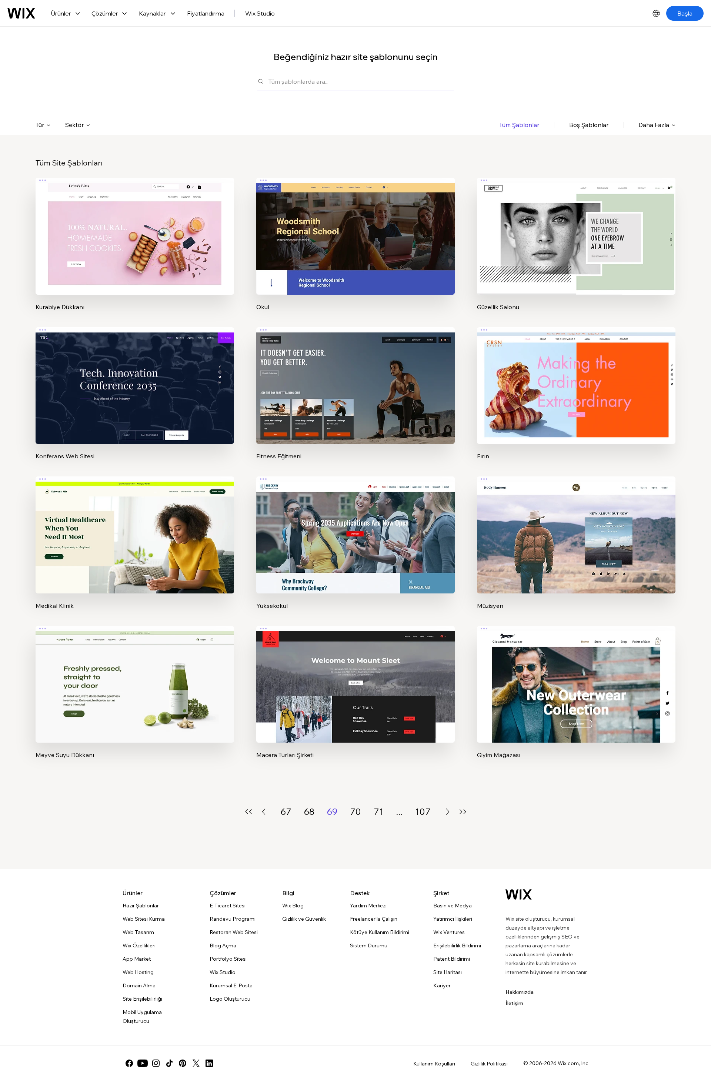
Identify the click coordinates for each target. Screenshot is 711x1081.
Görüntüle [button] (135, 250)
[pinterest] (182, 1063)
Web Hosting (138, 972)
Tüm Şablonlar (519, 124)
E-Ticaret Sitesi (228, 905)
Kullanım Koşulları (434, 1063)
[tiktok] (169, 1063)
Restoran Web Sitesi (234, 932)
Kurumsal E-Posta (231, 985)
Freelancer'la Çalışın (373, 919)
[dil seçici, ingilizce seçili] (656, 13)
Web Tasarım (138, 932)
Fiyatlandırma (205, 13)
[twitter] (196, 1063)
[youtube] (142, 1063)
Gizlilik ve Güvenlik (304, 919)
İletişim (514, 1003)
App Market (137, 959)
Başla (684, 13)
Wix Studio (260, 13)
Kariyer (442, 985)
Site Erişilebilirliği (142, 998)
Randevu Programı (233, 919)
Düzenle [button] (135, 230)
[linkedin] (209, 1063)
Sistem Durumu (368, 945)
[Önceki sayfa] (263, 812)
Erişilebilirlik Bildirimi (457, 945)
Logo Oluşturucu (230, 998)
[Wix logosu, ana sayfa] (21, 13)
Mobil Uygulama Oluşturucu (142, 1016)
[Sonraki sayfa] (447, 812)
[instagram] (156, 1063)
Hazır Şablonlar (141, 905)
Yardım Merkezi (368, 905)
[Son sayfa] (462, 811)
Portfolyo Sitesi (228, 959)
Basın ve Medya (452, 905)
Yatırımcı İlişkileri (452, 919)
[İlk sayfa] (248, 811)
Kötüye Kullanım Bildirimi (379, 932)
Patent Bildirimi (451, 959)
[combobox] (361, 81)
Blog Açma (223, 945)
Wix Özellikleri (139, 945)
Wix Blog (293, 905)
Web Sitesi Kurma (144, 919)
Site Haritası (447, 972)
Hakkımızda (519, 992)
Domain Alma (139, 985)
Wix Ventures (449, 932)
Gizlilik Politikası (489, 1063)
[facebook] (129, 1063)
